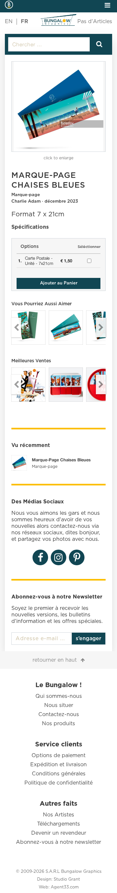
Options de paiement (58, 755)
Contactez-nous (58, 714)
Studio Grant (67, 879)
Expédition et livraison (58, 764)
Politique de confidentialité (58, 782)
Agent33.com (65, 887)
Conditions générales (58, 773)
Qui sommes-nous (58, 696)
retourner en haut (54, 660)
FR (24, 21)
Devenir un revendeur (58, 833)
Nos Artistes (58, 814)
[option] (58, 106)
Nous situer (58, 705)
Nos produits (58, 723)
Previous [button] (16, 327)
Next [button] (101, 327)
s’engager (88, 638)
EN (9, 21)
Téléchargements (58, 824)
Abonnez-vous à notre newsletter (58, 842)
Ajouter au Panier (58, 283)
